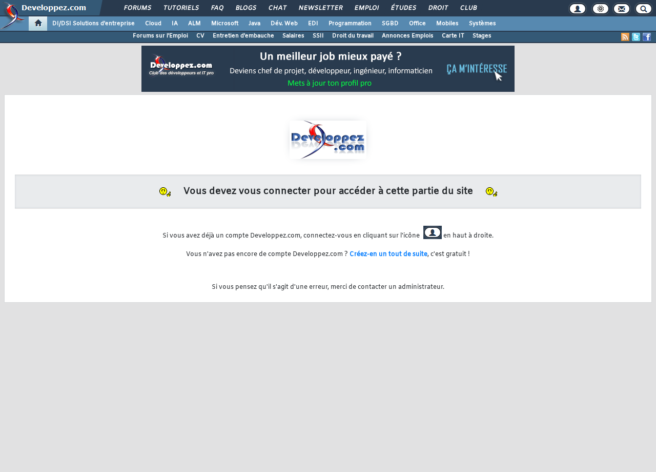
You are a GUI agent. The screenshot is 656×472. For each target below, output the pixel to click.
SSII (318, 36)
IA (175, 23)
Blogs (245, 8)
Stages (482, 36)
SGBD (390, 23)
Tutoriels (180, 8)
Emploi (366, 8)
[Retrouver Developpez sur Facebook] (647, 37)
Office (417, 23)
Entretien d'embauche (243, 36)
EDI (313, 23)
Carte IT (453, 36)
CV (200, 36)
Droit (437, 8)
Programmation (350, 23)
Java (254, 23)
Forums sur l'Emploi (160, 36)
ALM (194, 23)
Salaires (293, 36)
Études (403, 8)
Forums (137, 8)
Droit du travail (353, 36)
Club (468, 8)
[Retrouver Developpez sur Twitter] (636, 37)
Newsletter (320, 8)
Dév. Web (284, 23)
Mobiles (447, 23)
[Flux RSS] (625, 37)
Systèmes (482, 23)
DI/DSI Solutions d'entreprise (93, 23)
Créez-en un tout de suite (388, 254)
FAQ (217, 8)
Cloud (153, 23)
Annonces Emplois (408, 36)
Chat (277, 8)
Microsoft (224, 23)
